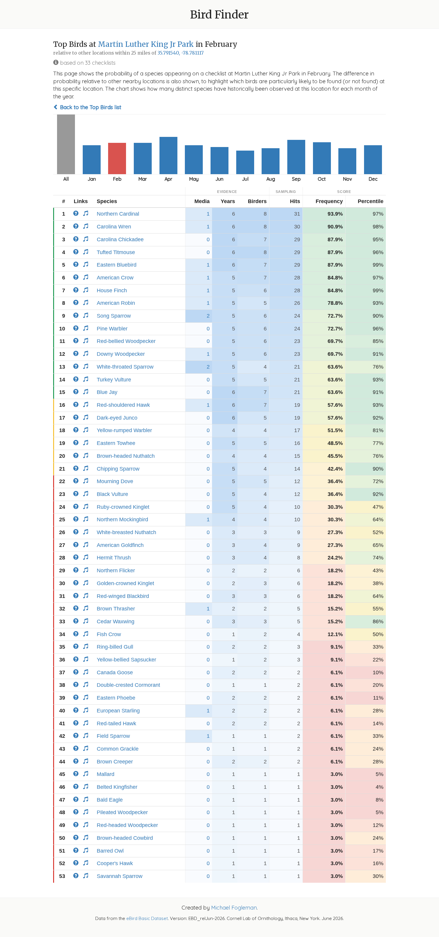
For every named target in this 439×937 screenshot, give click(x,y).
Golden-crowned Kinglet (125, 583)
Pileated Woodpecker (122, 812)
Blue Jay (107, 392)
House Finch (112, 290)
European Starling (118, 711)
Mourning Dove (115, 481)
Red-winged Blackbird (123, 596)
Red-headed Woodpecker (127, 825)
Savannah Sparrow (119, 876)
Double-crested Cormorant (128, 685)
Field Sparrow (113, 736)
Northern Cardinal (118, 214)
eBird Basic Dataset (147, 918)
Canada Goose (115, 672)
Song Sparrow (114, 316)
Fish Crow (109, 634)
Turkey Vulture (114, 380)
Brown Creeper (115, 762)
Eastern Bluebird (116, 265)
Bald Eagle (110, 800)
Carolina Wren (114, 227)
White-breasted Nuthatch (126, 532)
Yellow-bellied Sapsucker (126, 660)
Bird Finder (219, 14)
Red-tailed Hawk (116, 723)
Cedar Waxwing (115, 621)
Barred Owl (110, 851)
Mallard (105, 774)
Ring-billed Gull (115, 647)
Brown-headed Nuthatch (126, 456)
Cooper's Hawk (115, 863)
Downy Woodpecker (121, 354)
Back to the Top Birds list (90, 107)
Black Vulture (112, 494)
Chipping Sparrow (118, 469)
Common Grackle (118, 749)
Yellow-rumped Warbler (124, 430)
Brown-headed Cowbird (125, 838)
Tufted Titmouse (116, 252)
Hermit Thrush (114, 558)
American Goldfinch (120, 545)
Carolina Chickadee (120, 239)
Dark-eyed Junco (117, 418)
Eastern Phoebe (116, 698)
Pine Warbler (112, 329)
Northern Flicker (116, 570)
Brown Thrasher (116, 609)
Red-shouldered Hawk (123, 405)
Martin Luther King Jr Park (146, 44)
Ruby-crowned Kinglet (123, 507)
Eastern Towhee (116, 443)
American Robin (116, 303)
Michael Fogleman (234, 907)
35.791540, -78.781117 (180, 53)
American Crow (115, 278)
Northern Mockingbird (122, 519)
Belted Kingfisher (117, 787)
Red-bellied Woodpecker (126, 341)
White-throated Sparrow (125, 367)
